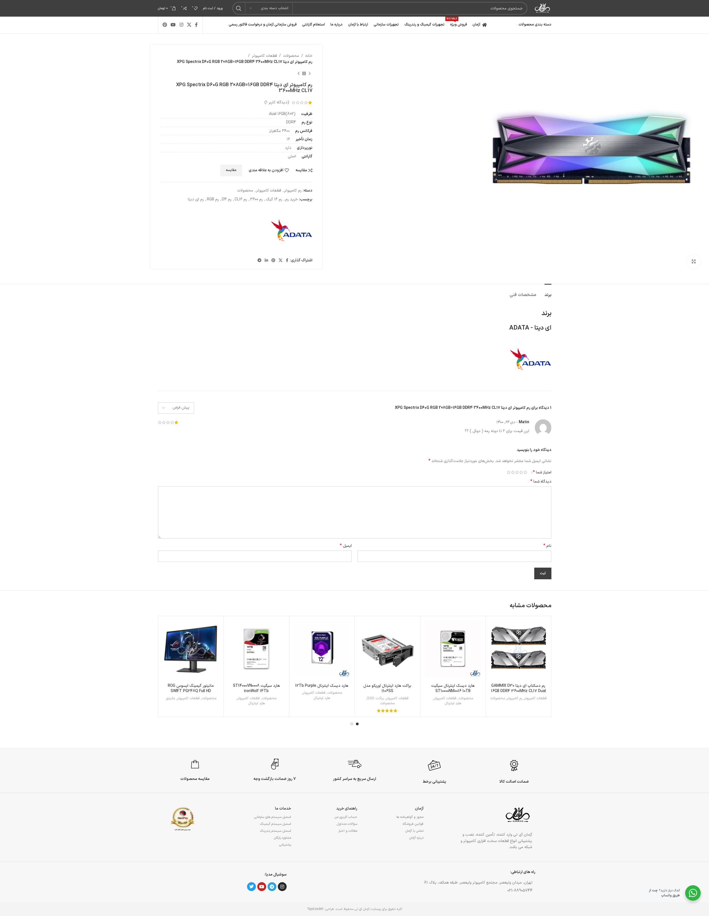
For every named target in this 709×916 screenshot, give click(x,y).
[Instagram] (282, 886)
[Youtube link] (173, 25)
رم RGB (213, 199)
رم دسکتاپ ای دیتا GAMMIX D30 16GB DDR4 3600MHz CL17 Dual (518, 688)
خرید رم (291, 199)
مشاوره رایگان (282, 837)
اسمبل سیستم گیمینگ (275, 823)
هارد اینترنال (453, 703)
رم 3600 (256, 199)
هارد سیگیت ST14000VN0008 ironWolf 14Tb (256, 688)
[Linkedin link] (266, 261)
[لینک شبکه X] (189, 25)
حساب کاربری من (346, 817)
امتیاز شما (542, 472)
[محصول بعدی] (298, 73)
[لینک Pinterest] (165, 25)
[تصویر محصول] (322, 648)
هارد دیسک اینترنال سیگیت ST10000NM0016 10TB (453, 688)
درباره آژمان (416, 837)
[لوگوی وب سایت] (542, 8)
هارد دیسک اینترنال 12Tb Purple (321, 686)
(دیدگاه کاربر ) (276, 102)
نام (547, 546)
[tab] (547, 292)
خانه (308, 56)
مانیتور (170, 698)
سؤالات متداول (347, 823)
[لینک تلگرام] (259, 261)
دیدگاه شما (540, 482)
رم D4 (227, 199)
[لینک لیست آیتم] (444, 891)
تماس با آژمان (414, 830)
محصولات (291, 56)
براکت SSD (375, 698)
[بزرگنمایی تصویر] (694, 262)
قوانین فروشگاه (413, 823)
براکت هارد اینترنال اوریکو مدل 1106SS (387, 688)
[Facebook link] (196, 25)
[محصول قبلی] (309, 73)
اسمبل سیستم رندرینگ (275, 830)
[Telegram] (272, 886)
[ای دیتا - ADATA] (291, 230)
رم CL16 (241, 199)
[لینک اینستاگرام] (181, 25)
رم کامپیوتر (293, 190)
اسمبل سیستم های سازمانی (272, 817)
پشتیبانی (285, 844)
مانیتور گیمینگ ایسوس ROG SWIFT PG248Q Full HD (191, 688)
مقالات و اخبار (347, 830)
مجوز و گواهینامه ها (409, 817)
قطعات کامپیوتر (264, 56)
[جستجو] (238, 8)
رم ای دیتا (196, 199)
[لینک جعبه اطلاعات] (514, 770)
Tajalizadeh (315, 909)
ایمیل (346, 546)
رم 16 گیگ (274, 199)
